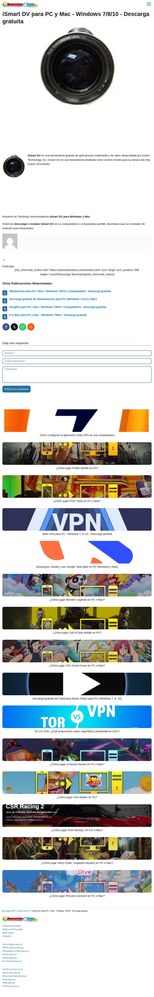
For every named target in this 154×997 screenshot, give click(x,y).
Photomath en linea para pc (15, 951)
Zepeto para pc (9, 958)
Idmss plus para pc (11, 972)
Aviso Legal (7, 932)
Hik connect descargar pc (14, 976)
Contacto (6, 936)
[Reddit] (30, 326)
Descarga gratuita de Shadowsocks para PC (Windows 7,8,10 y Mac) (53, 299)
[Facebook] (6, 326)
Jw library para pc (10, 986)
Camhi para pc (9, 954)
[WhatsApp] (22, 326)
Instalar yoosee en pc (12, 969)
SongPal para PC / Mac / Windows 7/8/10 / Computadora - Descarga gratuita (57, 307)
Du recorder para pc (12, 961)
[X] (14, 326)
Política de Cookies (11, 926)
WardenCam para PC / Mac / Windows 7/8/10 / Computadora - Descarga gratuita (60, 291)
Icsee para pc (8, 979)
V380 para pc (8, 983)
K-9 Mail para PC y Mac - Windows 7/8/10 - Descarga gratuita (48, 314)
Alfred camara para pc (13, 947)
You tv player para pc (12, 944)
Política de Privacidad (12, 929)
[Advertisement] (77, 129)
